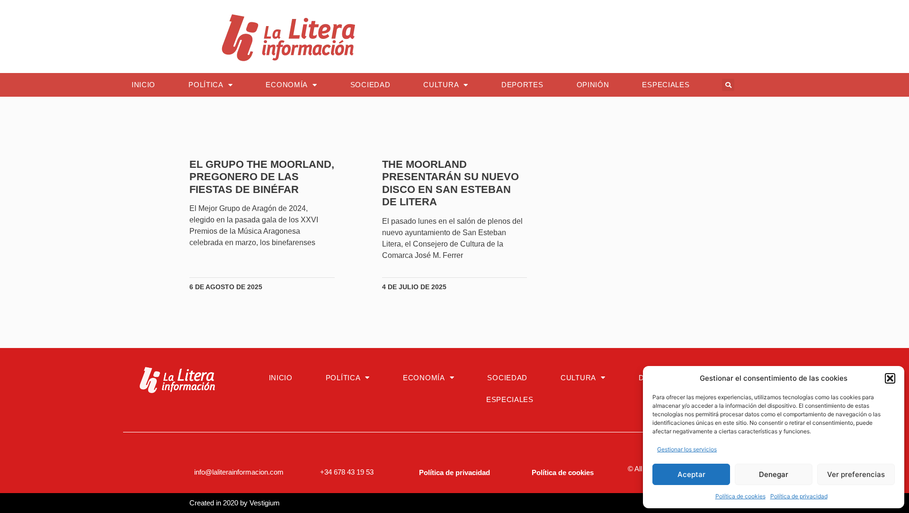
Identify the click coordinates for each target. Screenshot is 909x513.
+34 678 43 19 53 (347, 472)
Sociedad (370, 85)
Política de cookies (740, 496)
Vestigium (265, 503)
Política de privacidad (799, 496)
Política (205, 85)
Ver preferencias (856, 474)
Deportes (522, 85)
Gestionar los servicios (687, 449)
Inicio (143, 85)
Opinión (593, 85)
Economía (287, 85)
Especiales (665, 85)
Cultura (441, 85)
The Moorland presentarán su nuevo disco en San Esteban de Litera (450, 183)
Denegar (773, 474)
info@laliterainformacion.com (239, 472)
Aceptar (691, 474)
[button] (890, 378)
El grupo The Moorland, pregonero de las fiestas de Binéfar (261, 176)
